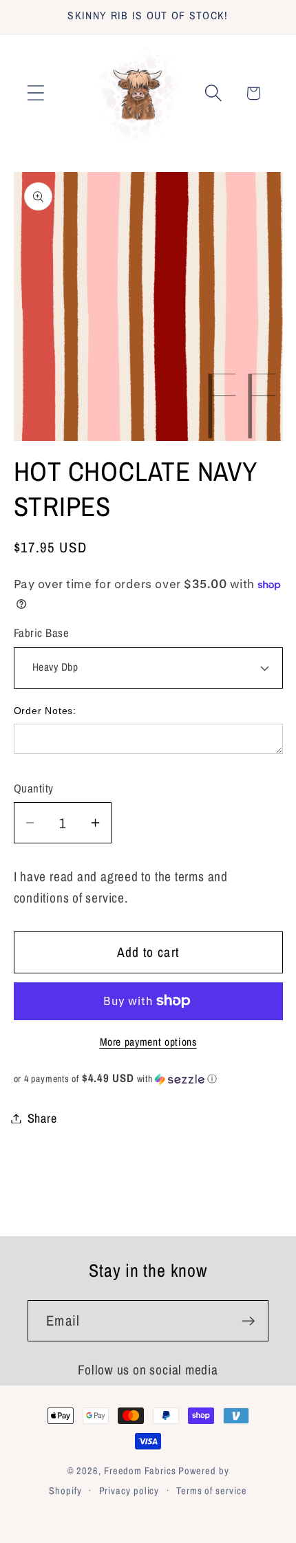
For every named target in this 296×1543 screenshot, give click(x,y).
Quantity (34, 788)
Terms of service (211, 1490)
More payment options (148, 1042)
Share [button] (42, 1118)
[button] (35, 93)
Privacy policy (129, 1490)
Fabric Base (42, 632)
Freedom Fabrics (140, 1470)
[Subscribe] (248, 1321)
